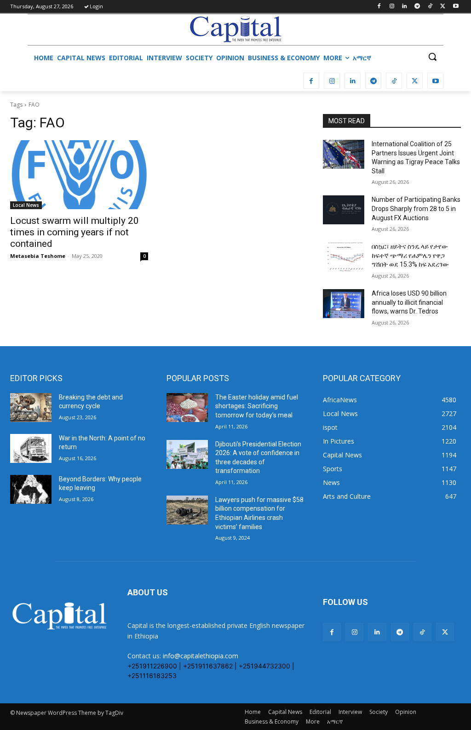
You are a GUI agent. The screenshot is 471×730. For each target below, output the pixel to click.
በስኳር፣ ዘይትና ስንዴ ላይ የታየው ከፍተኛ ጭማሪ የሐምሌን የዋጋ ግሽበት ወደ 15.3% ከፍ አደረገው (410, 255)
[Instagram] (391, 6)
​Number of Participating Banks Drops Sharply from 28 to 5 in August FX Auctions (416, 208)
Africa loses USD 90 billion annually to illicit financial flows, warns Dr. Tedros (409, 302)
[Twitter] (442, 6)
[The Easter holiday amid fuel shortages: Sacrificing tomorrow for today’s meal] (187, 407)
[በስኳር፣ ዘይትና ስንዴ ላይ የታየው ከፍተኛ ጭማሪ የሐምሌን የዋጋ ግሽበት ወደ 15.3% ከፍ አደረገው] (343, 256)
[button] (432, 57)
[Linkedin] (404, 6)
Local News (26, 205)
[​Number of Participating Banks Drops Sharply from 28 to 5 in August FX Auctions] (343, 209)
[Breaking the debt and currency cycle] (31, 407)
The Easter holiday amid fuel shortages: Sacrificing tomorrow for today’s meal (256, 406)
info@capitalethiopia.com (200, 655)
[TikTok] (430, 6)
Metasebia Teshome (37, 255)
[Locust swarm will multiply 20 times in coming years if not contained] (79, 174)
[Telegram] (417, 6)
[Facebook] (378, 6)
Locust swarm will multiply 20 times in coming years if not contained (74, 232)
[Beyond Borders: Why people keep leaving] (31, 489)
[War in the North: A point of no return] (31, 448)
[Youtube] (455, 6)
